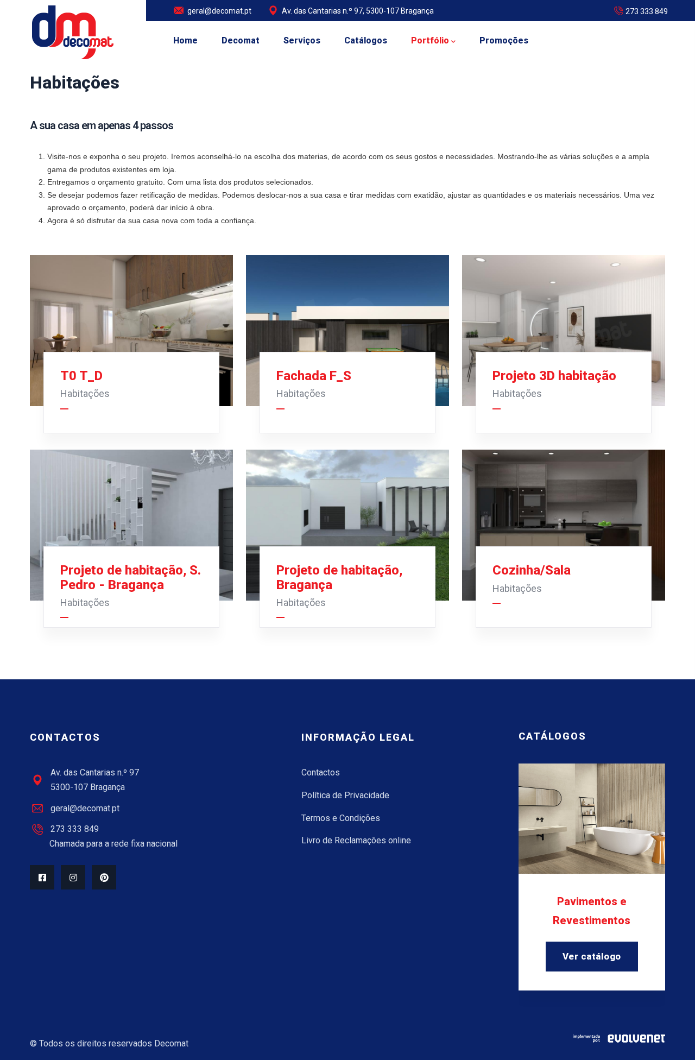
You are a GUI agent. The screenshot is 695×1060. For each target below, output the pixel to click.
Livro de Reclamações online (356, 840)
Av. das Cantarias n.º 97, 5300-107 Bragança (358, 11)
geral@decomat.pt (219, 11)
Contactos (320, 772)
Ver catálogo (592, 956)
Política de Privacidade (345, 795)
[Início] (72, 32)
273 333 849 (647, 11)
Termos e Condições (340, 818)
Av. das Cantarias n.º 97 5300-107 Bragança (94, 779)
